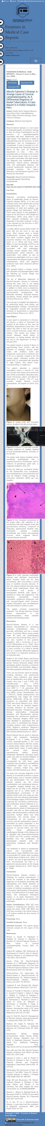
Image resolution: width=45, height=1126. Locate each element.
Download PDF (13, 87)
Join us (6, 1)
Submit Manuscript (12, 55)
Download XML (27, 83)
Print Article (12, 83)
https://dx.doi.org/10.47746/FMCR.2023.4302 (23, 187)
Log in (14, 1)
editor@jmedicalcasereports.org (32, 1)
